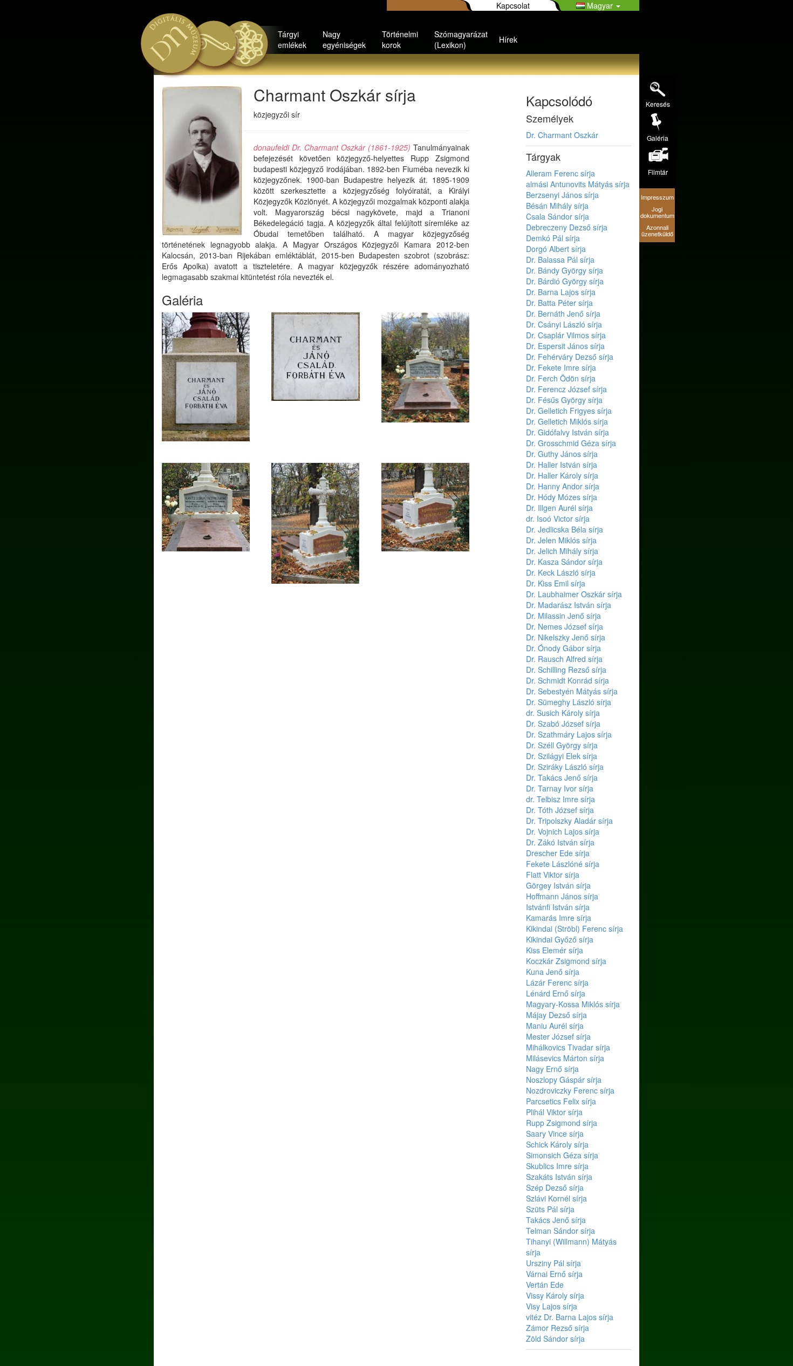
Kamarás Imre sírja (558, 917)
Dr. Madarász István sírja (568, 604)
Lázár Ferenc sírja (557, 982)
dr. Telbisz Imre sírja (560, 799)
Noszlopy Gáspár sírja (563, 1079)
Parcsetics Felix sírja (561, 1101)
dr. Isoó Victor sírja (558, 518)
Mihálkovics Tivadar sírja (568, 1047)
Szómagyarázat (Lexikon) (461, 39)
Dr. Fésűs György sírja (564, 399)
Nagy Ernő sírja (552, 1068)
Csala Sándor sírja (557, 216)
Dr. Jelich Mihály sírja (562, 550)
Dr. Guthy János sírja (562, 453)
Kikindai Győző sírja (559, 939)
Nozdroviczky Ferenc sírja (570, 1090)
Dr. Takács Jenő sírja (562, 777)
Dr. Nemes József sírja (564, 626)
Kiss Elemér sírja (554, 950)
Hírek (508, 39)
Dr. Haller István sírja (561, 464)
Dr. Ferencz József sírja (566, 389)
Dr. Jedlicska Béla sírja (564, 529)
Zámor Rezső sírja (557, 1327)
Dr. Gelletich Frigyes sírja (569, 410)
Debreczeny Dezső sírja (566, 227)
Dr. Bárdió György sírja (565, 281)
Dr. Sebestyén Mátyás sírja (572, 691)
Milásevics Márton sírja (565, 1058)
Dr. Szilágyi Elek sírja (561, 755)
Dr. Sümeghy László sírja (568, 701)
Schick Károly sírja (557, 1144)
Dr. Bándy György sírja (564, 270)
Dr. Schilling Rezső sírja (566, 669)
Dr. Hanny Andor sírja (562, 486)
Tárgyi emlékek (292, 39)
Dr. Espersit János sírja (565, 345)
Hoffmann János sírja (562, 896)
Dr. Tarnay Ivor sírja (559, 788)
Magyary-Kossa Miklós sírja (573, 1004)
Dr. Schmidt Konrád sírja (567, 680)
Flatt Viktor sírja (552, 874)
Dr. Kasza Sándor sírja (564, 561)
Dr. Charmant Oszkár (562, 134)
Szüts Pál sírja (550, 1209)
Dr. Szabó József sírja (563, 723)
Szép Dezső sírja (555, 1187)
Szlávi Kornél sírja (556, 1198)
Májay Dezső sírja (556, 1014)
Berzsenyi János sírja (562, 194)
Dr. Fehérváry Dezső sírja (569, 356)
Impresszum (657, 197)
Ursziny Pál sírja (553, 1263)
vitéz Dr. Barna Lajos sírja (569, 1317)
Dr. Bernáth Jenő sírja (563, 313)
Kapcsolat (513, 5)
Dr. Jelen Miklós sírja (561, 540)
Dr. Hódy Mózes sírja (561, 496)
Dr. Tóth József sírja (560, 809)
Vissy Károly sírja (555, 1295)
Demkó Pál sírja (553, 238)
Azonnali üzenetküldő (657, 230)
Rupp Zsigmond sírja (561, 1122)
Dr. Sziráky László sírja (565, 766)
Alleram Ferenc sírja (560, 173)
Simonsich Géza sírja (562, 1155)
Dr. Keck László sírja (561, 572)
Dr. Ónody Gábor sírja (563, 648)
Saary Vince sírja (555, 1133)
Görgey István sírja (558, 885)
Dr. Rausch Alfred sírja (564, 658)
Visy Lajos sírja (551, 1306)
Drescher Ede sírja (558, 853)
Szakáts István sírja (559, 1176)
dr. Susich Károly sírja (563, 712)
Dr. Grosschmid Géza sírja (571, 443)
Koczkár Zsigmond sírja (566, 960)
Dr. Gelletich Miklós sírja (567, 421)
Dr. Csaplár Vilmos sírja (566, 335)
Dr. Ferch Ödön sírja (561, 378)
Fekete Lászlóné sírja (562, 863)
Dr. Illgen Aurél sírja (559, 507)
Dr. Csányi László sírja (564, 324)
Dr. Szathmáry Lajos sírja (569, 734)
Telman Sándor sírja (560, 1230)
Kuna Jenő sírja (552, 971)
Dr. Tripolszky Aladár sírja (569, 820)
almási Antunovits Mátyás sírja (578, 184)
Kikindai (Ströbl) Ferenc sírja (574, 928)
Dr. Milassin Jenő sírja (563, 615)
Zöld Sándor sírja (555, 1338)
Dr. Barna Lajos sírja (561, 291)
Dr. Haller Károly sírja (562, 475)
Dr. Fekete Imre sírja (561, 367)
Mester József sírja (558, 1036)
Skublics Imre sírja (557, 1165)
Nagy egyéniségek (344, 39)
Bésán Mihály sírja (557, 205)
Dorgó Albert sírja (556, 248)
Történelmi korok (400, 39)
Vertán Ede (545, 1284)
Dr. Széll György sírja (562, 745)
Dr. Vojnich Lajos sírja (562, 831)
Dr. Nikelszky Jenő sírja (565, 637)
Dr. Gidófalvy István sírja (567, 432)
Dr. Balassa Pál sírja (560, 259)
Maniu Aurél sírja (555, 1025)
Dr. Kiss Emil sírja (555, 583)
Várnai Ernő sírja (554, 1273)
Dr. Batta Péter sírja (559, 302)
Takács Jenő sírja (556, 1219)
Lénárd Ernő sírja (555, 993)
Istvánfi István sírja (558, 906)
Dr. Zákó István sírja (560, 842)
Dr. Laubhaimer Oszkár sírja (574, 594)
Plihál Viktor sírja (554, 1112)
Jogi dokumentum (657, 212)
